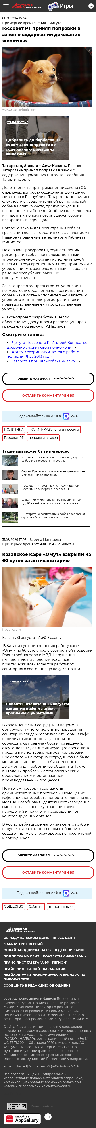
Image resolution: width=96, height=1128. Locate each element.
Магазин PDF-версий (23, 944)
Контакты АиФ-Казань (64, 956)
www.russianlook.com (19, 110)
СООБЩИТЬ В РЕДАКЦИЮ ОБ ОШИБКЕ (37, 985)
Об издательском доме (26, 938)
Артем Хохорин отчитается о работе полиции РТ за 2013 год (43, 354)
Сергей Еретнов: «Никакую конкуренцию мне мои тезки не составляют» (53, 473)
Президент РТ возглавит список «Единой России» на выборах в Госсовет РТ (50, 487)
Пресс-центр (64, 938)
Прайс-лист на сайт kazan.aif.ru (35, 969)
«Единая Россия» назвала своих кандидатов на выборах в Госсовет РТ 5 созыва (54, 458)
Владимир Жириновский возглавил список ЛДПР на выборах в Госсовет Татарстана (51, 501)
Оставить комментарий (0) (48, 396)
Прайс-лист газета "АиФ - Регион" (35, 963)
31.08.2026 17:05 (14, 540)
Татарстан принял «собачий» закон (44, 361)
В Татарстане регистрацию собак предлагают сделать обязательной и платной (53, 515)
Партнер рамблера (42, 1106)
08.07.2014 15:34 (14, 18)
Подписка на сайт (21, 956)
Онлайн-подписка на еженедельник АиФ (44, 950)
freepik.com (11, 630)
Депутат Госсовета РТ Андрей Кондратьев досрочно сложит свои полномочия (48, 345)
